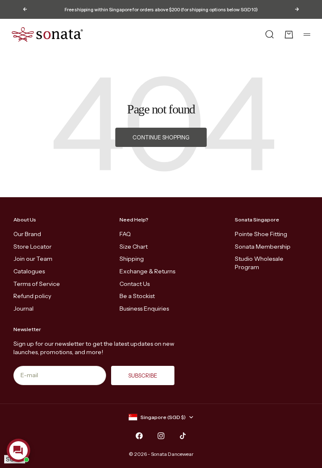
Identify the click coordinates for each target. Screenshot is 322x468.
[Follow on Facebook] (139, 436)
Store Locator (32, 246)
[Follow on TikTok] (183, 436)
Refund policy (32, 296)
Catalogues (29, 271)
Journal (23, 308)
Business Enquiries (144, 308)
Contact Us (134, 284)
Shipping (131, 258)
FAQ (125, 234)
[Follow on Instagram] (161, 436)
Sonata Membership (263, 246)
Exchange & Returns (147, 271)
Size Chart (133, 246)
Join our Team (32, 258)
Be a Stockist (137, 296)
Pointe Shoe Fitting (261, 234)
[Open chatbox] (18, 450)
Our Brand (27, 234)
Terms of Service (36, 284)
